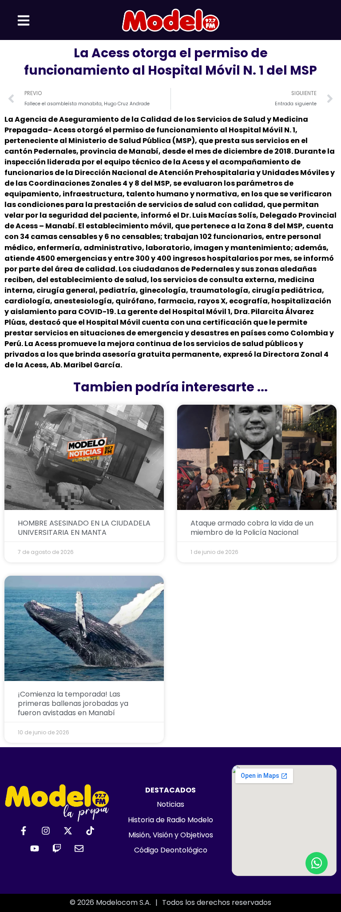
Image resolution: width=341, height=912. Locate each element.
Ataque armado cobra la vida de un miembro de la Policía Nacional (251, 528)
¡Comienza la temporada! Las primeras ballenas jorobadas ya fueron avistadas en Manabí (73, 703)
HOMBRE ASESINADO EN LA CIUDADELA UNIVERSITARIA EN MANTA (84, 528)
